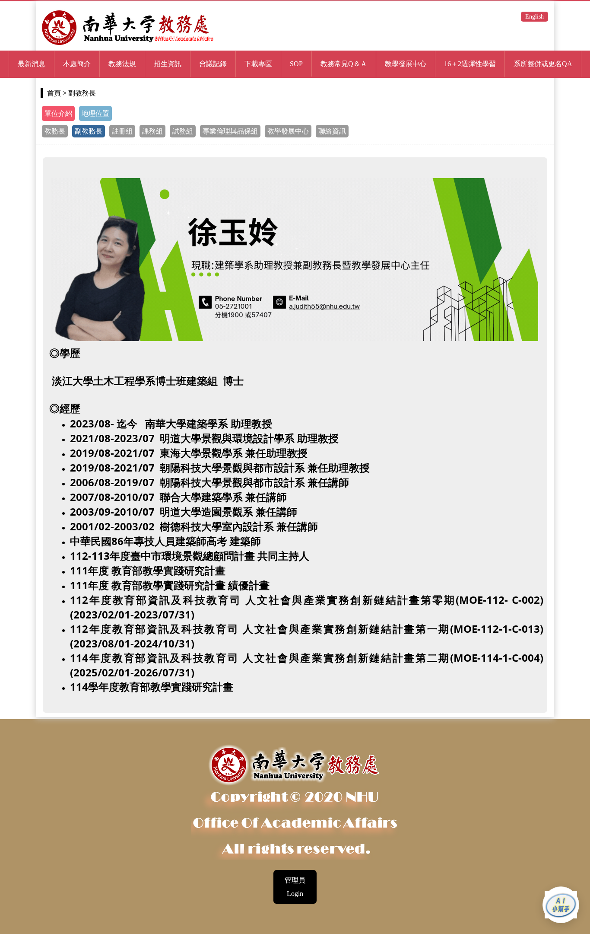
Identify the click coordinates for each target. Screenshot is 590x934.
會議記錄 (213, 63)
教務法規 (122, 63)
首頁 (54, 93)
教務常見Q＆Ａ (343, 63)
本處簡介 (77, 63)
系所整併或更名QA (543, 63)
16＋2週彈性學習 (470, 63)
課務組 (152, 131)
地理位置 (95, 113)
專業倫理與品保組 (230, 131)
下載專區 (258, 63)
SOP (296, 63)
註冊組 (122, 131)
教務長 (54, 131)
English (534, 16)
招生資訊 (167, 63)
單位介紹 (58, 113)
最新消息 (31, 63)
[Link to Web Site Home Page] (127, 43)
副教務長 (88, 131)
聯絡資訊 (332, 131)
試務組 (182, 131)
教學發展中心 (288, 131)
